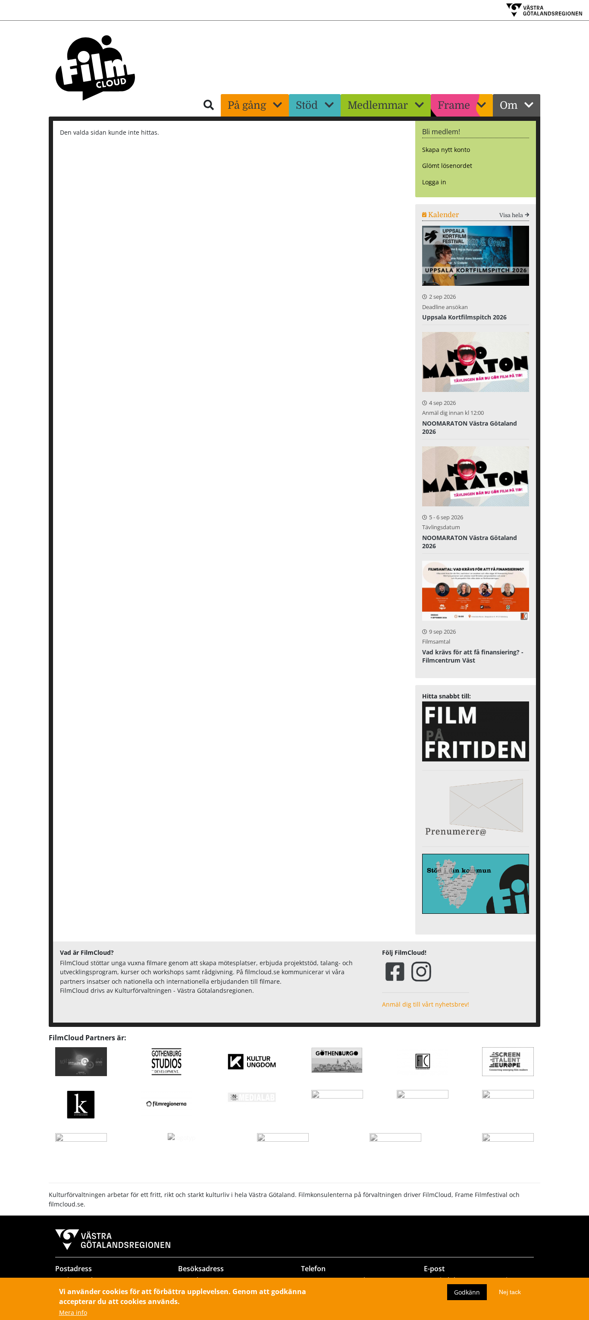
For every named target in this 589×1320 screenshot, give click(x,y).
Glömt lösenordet (447, 165)
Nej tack (510, 1291)
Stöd (307, 105)
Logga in (434, 182)
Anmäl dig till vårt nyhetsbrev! (425, 1004)
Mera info (73, 1313)
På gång (247, 105)
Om (508, 105)
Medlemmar (378, 105)
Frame (454, 105)
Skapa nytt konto (446, 149)
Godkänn (467, 1292)
